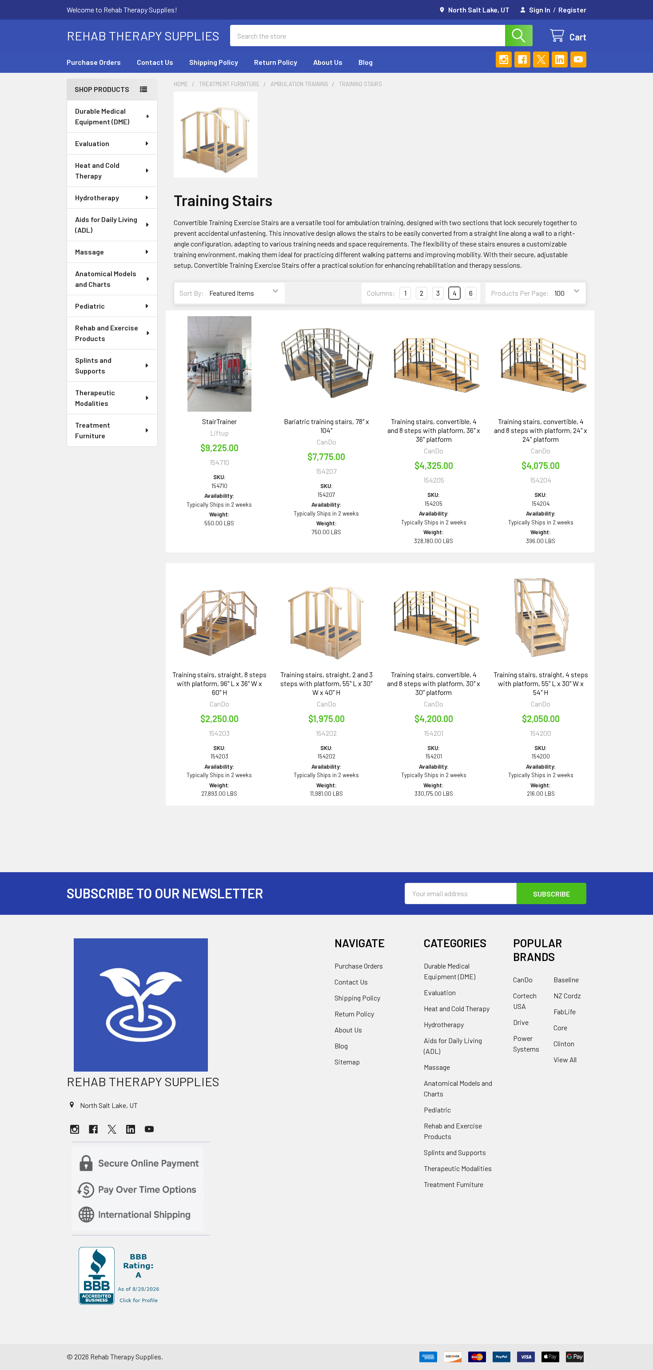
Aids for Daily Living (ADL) (106, 224)
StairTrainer (219, 421)
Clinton (563, 1043)
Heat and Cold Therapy (97, 170)
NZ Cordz (567, 995)
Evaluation (92, 143)
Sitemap (347, 1061)
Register (572, 9)
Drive (521, 1022)
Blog (365, 62)
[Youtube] (578, 60)
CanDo (523, 979)
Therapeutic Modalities (95, 397)
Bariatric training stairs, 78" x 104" (326, 425)
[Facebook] (522, 60)
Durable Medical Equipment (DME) (102, 116)
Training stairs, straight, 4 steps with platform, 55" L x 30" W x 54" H (541, 683)
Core (560, 1027)
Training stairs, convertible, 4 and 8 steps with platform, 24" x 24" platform (540, 430)
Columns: (381, 293)
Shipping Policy (213, 62)
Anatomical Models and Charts (105, 278)
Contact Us (155, 62)
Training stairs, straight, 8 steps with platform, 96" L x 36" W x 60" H (219, 683)
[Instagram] (504, 60)
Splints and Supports (93, 365)
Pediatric (90, 306)
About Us (327, 62)
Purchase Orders (94, 62)
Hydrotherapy (97, 197)
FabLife (564, 1011)
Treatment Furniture (92, 430)
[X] (541, 60)
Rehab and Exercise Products (106, 332)
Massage (89, 251)
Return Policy (275, 62)
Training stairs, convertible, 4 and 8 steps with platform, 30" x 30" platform (433, 683)
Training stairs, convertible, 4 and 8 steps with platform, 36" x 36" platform (433, 430)
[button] (193, 1005)
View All (565, 1059)
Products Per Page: (520, 293)
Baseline (566, 979)
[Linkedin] (560, 60)
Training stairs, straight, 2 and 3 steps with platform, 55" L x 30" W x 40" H (326, 683)
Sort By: (191, 293)
